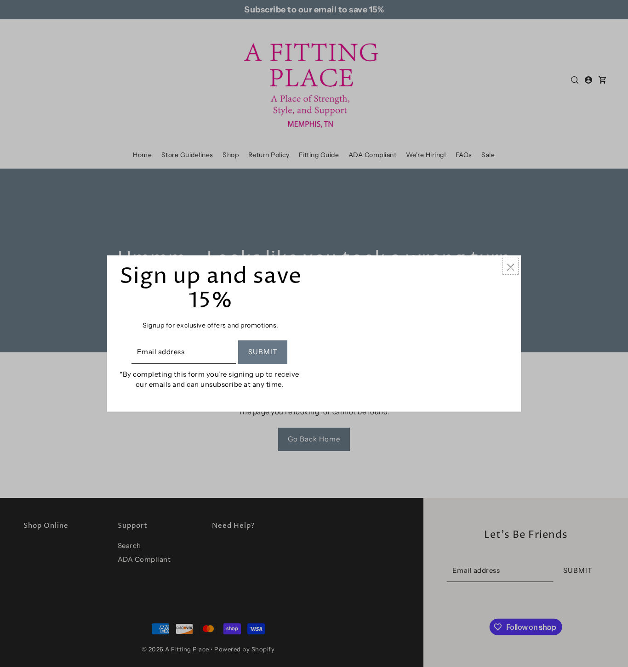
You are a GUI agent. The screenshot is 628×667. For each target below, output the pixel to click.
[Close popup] (510, 266)
